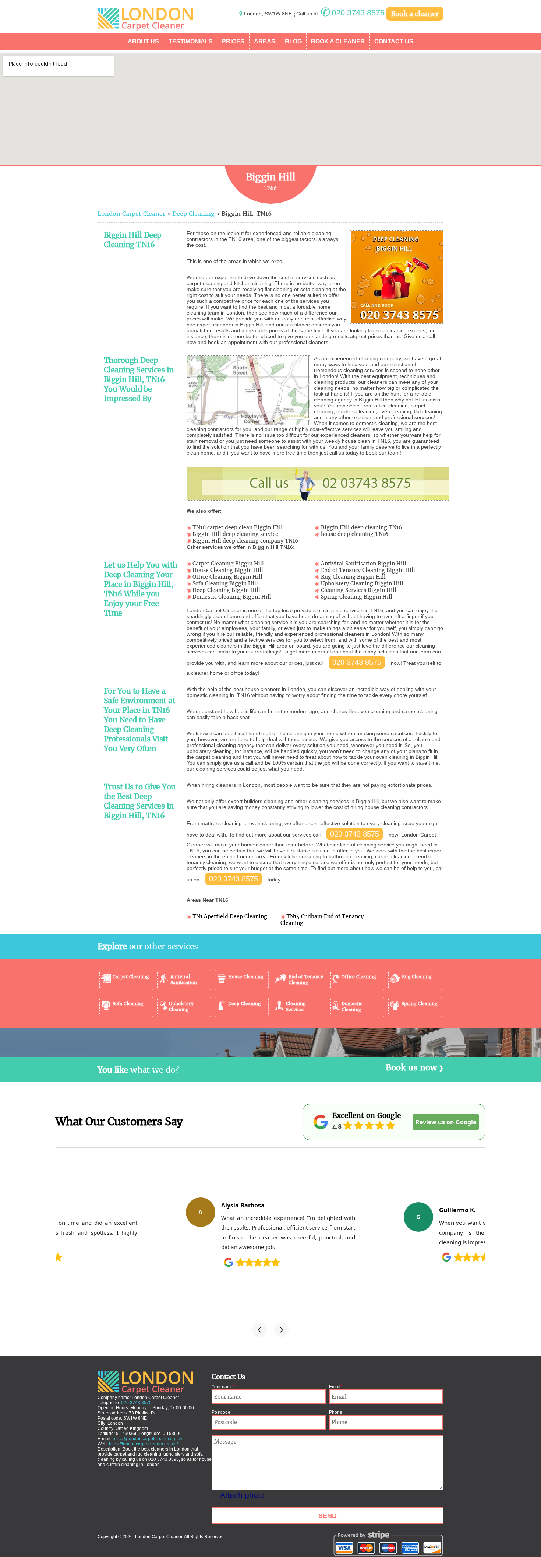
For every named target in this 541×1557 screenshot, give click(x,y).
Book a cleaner (415, 14)
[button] (259, 1329)
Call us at (340, 14)
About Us (143, 41)
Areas (264, 41)
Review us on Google (446, 1122)
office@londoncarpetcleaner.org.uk (148, 1438)
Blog (293, 41)
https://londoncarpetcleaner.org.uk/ (143, 1443)
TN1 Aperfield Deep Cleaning (229, 916)
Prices (233, 41)
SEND (327, 1515)
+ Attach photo (239, 1495)
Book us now (411, 1068)
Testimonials (191, 41)
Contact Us (393, 41)
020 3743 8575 (356, 662)
